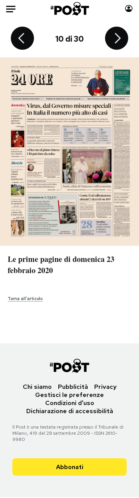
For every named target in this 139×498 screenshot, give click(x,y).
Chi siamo (37, 387)
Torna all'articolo (25, 298)
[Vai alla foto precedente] (22, 39)
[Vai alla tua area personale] (129, 9)
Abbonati (69, 467)
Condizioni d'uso (69, 403)
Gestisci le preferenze (69, 395)
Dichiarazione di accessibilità (69, 411)
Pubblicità (73, 387)
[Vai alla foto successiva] (116, 39)
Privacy (105, 387)
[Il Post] (70, 8)
